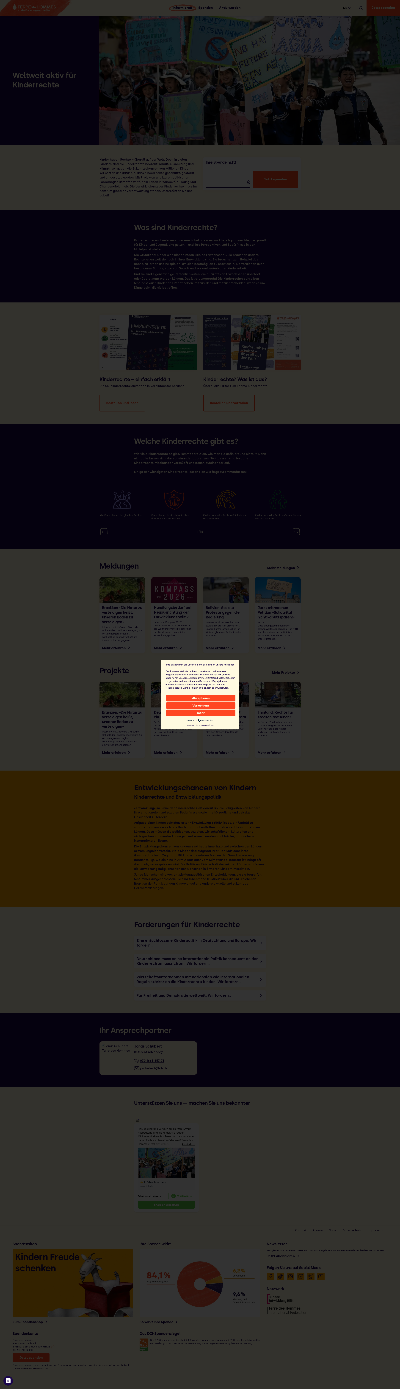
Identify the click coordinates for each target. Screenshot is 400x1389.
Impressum (191, 725)
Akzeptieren (201, 698)
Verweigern (200, 705)
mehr (201, 712)
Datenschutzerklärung (204, 725)
